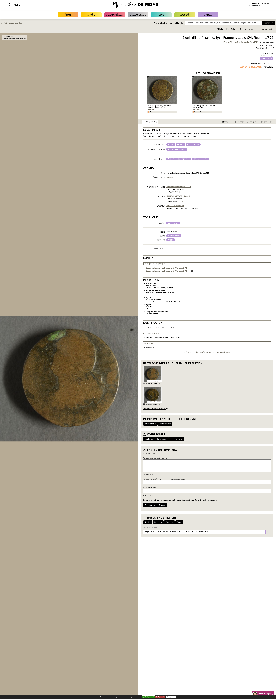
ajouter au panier (249, 29)
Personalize (171, 697)
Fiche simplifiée (150, 424)
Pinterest (169, 522)
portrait (171, 144)
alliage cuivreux (174, 236)
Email (179, 522)
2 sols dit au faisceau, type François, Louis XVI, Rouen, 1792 (160, 106)
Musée (91, 15)
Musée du (138, 15)
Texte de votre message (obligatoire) (155, 458)
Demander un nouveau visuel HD (154, 409)
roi (188, 144)
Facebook (158, 522)
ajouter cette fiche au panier (156, 439)
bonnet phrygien (184, 159)
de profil (196, 144)
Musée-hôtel (184, 15)
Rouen (172, 199)
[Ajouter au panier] (176, 77)
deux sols (169, 177)
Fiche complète (165, 424)
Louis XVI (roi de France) (176, 149)
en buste (180, 144)
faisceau (171, 159)
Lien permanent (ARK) (150, 528)
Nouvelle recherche (168, 23)
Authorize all (149, 697)
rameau (196, 159)
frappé (170, 240)
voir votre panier (267, 29)
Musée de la (115, 15)
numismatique (267, 59)
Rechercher (268, 23)
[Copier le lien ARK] (268, 532)
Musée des (68, 15)
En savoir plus (256, 6)
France (177, 192)
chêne (205, 159)
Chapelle (161, 15)
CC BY (159, 384)
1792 (181, 201)
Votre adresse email (149, 487)
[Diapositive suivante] (271, 95)
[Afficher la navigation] (11, 5)
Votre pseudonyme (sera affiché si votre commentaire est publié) (164, 479)
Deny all (161, 697)
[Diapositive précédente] (142, 95)
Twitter (147, 522)
